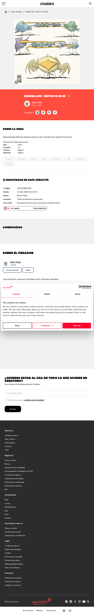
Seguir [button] (28, 270)
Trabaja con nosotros (13, 585)
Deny (17, 326)
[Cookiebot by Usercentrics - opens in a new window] (80, 287)
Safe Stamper (10, 443)
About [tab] (77, 294)
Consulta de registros (13, 475)
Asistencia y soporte (12, 581)
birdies (34, 159)
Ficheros (8, 518)
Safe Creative (10, 439)
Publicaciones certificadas (14, 482)
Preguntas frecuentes (13, 578)
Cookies (8, 553)
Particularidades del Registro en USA (19, 471)
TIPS (7, 450)
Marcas (7, 464)
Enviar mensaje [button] (12, 270)
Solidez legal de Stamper (14, 564)
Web (6, 500)
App (6, 511)
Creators (8, 446)
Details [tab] (47, 294)
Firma (7, 514)
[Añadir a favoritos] (68, 96)
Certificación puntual (13, 532)
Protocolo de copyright (13, 557)
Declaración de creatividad (15, 467)
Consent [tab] (16, 294)
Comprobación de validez (14, 478)
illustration (22, 159)
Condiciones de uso (12, 546)
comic (69, 159)
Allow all (76, 326)
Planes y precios (11, 528)
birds (44, 159)
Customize (45, 326)
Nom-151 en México (12, 568)
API (6, 489)
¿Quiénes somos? (11, 435)
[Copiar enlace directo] (55, 112)
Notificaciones (10, 507)
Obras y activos (11, 460)
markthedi (80, 159)
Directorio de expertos (13, 486)
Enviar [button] (13, 409)
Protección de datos (12, 560)
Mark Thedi (37, 102)
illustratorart (56, 159)
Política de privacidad (13, 549)
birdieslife (8, 164)
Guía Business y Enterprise (15, 535)
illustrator (8, 159)
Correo (7, 503)
